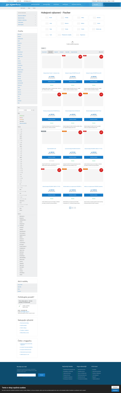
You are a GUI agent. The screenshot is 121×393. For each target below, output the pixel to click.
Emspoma (21, 223)
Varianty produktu (51, 81)
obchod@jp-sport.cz (25, 311)
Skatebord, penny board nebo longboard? (26, 344)
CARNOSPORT (22, 220)
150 (20, 151)
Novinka (21, 119)
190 (20, 165)
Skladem (21, 115)
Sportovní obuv (21, 18)
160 (20, 155)
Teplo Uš (21, 265)
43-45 (21, 172)
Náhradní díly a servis (24, 332)
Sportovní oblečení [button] (35, 4)
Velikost (19, 126)
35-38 (21, 168)
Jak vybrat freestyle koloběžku (26, 347)
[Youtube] (33, 1)
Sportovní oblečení (22, 15)
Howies (21, 238)
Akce (21, 117)
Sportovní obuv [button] (46, 4)
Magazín (109, 1)
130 (20, 142)
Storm (21, 261)
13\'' (20, 140)
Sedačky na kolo (81, 371)
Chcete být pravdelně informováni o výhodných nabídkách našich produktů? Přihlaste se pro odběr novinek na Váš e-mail (27, 369)
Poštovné (94, 1)
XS (20, 208)
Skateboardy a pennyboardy (69, 369)
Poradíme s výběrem (24, 330)
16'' (20, 153)
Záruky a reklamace (96, 373)
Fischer (43, 48)
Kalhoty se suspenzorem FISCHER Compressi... (93, 186)
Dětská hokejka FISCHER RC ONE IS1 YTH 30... (94, 148)
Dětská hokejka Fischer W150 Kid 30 (72, 111)
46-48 (21, 178)
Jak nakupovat (95, 375)
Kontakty (94, 369)
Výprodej (21, 121)
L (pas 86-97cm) (23, 185)
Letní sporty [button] (56, 4)
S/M (20, 197)
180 (20, 163)
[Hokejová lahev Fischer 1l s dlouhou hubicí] (51, 62)
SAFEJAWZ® (22, 257)
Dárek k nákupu (23, 328)
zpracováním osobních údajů (29, 377)
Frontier (21, 227)
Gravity (21, 229)
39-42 (21, 170)
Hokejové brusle (66, 375)
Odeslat (41, 375)
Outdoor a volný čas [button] (76, 4)
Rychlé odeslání (23, 325)
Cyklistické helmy (67, 373)
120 (20, 136)
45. (20, 176)
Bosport (21, 218)
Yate (20, 274)
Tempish (21, 263)
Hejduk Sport (22, 235)
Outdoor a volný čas (22, 20)
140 (20, 146)
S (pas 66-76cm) (23, 195)
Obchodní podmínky (96, 371)
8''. (20, 180)
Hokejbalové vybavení (67, 377)
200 (20, 166)
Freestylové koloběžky (82, 378)
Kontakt (112, 1)
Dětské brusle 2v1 (81, 369)
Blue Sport (22, 216)
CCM (21, 221)
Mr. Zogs (21, 244)
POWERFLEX (22, 248)
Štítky (19, 113)
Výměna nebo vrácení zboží (102, 1)
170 (20, 161)
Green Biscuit (22, 231)
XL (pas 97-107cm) (23, 204)
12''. (20, 134)
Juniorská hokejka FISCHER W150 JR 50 (72, 148)
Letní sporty (20, 22)
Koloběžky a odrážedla (68, 371)
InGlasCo (21, 240)
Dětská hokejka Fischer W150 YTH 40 (93, 111)
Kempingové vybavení (67, 378)
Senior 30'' (21, 200)
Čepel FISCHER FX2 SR (51, 148)
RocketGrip (22, 255)
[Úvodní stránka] (13, 4)
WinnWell (21, 272)
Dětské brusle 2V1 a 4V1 (24, 354)
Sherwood (22, 259)
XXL (20, 210)
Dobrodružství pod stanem (25, 352)
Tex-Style (21, 267)
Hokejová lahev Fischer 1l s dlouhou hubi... (51, 73)
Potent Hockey (22, 246)
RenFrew (21, 252)
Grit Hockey (22, 233)
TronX (21, 270)
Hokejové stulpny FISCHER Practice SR (93, 73)
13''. (20, 138)
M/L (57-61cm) (22, 191)
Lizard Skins (22, 242)
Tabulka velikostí (96, 378)
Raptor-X (21, 250)
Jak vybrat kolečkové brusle (25, 349)
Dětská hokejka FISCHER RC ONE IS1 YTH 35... (52, 186)
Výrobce (19, 213)
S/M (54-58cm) (22, 198)
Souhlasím (115, 390)
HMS (20, 236)
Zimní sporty (20, 24)
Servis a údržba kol (82, 373)
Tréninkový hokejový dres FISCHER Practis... (51, 111)
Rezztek (21, 253)
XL (20, 202)
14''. (20, 144)
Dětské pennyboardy (82, 375)
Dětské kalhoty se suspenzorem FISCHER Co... (72, 186)
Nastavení (115, 387)
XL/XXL (21, 206)
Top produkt (20, 284)
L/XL (20, 187)
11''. (20, 131)
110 (20, 133)
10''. (20, 129)
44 (20, 174)
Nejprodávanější (23, 123)
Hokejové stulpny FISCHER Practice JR (72, 73)
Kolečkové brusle (81, 377)
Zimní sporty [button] (65, 4)
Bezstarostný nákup (24, 323)
